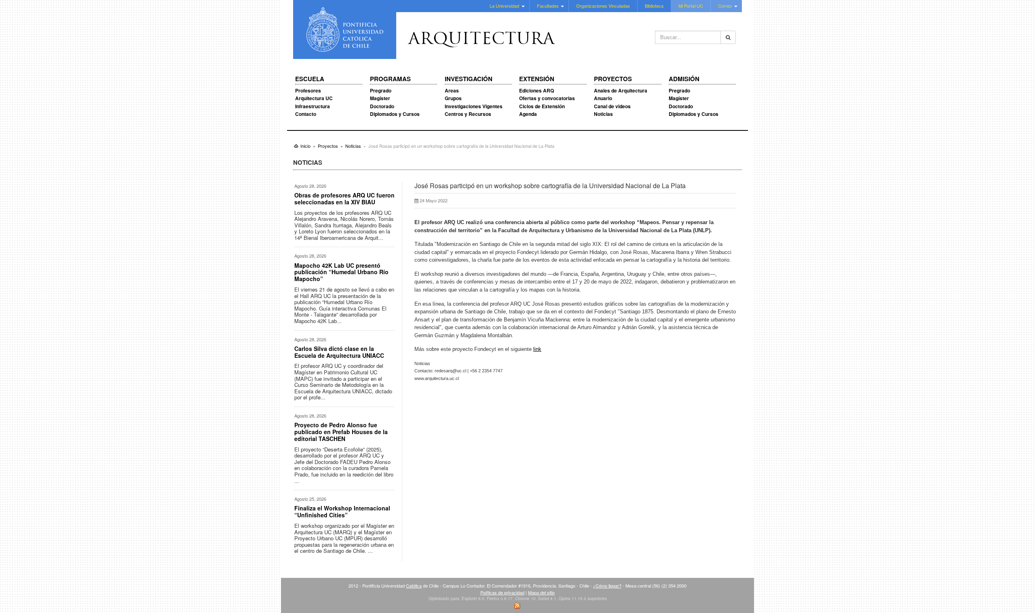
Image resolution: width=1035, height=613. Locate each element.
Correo (725, 5)
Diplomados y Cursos (395, 114)
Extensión (536, 79)
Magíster (380, 98)
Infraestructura (312, 106)
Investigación (468, 79)
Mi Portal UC (690, 5)
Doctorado (382, 106)
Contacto (305, 114)
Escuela (309, 79)
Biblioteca (654, 5)
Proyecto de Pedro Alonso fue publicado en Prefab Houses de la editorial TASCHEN (341, 432)
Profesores (308, 90)
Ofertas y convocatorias (547, 98)
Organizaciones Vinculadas (603, 5)
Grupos (453, 98)
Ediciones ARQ (536, 90)
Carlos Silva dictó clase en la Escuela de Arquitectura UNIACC (339, 351)
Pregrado (380, 90)
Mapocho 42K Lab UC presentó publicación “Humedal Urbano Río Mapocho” (341, 272)
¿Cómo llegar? (607, 585)
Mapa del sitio (541, 592)
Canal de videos (612, 106)
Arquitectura (481, 40)
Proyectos (613, 79)
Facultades (548, 5)
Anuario (603, 98)
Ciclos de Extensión (542, 106)
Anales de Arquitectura (620, 90)
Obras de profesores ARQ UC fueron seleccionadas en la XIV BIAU (344, 198)
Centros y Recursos (468, 114)
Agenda (528, 114)
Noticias (603, 114)
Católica (414, 585)
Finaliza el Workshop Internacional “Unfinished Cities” (342, 511)
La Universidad (504, 5)
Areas (452, 90)
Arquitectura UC (314, 98)
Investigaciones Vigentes (474, 106)
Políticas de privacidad (502, 592)
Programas (390, 79)
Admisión (684, 79)
